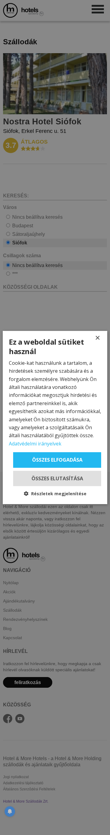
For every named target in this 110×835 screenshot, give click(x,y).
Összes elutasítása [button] (57, 478)
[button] (55, 493)
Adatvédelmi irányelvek (35, 443)
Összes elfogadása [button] (57, 459)
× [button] (97, 338)
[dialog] (55, 417)
